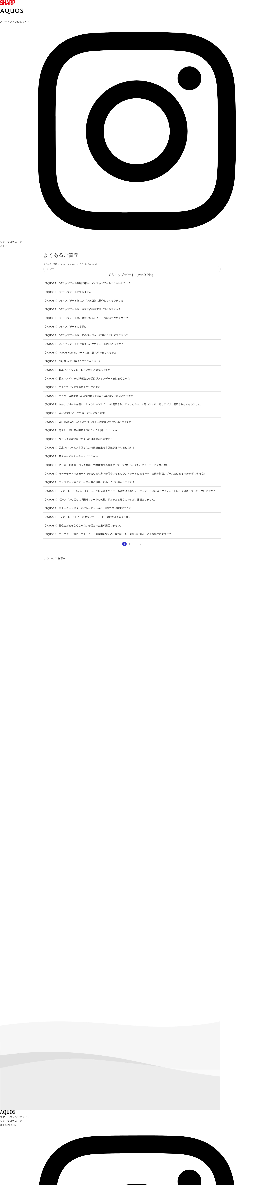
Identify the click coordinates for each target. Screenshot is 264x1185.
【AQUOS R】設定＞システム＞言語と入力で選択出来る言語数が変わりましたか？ (89, 447)
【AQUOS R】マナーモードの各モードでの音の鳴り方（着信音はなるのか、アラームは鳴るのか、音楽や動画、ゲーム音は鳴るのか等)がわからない (124, 473)
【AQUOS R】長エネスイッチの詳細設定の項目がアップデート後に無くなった (86, 378)
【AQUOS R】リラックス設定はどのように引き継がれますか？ (78, 439)
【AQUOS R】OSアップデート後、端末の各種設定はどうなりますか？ (82, 309)
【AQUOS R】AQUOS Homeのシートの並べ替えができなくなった (79, 352)
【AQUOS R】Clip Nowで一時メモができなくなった (72, 361)
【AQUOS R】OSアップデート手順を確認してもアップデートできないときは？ (86, 283)
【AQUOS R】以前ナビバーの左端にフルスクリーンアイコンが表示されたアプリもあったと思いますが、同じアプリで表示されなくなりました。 (123, 404)
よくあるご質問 (50, 264)
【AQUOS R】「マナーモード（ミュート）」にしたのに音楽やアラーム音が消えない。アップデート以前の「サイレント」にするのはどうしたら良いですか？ (129, 491)
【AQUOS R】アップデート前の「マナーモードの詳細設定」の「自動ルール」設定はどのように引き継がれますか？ (107, 534)
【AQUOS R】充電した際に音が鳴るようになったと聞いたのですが (80, 430)
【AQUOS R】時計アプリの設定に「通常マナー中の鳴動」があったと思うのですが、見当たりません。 (100, 499)
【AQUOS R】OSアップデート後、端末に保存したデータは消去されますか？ (85, 318)
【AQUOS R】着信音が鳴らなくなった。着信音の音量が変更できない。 (82, 525)
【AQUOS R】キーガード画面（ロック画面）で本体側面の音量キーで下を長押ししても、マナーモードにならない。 (107, 465)
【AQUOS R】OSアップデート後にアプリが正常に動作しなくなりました (83, 300)
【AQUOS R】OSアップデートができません (67, 292)
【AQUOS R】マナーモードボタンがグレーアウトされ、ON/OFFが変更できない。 (88, 508)
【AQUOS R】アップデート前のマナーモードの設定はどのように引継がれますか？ (89, 482)
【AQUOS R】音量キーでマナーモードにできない (70, 456)
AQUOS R (65, 264)
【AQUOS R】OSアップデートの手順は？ (66, 326)
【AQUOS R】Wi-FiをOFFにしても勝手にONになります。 (75, 413)
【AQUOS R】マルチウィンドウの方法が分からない (71, 387)
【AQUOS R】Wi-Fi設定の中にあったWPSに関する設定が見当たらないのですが (87, 421)
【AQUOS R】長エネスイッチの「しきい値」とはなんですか (76, 370)
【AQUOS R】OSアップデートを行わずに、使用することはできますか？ (83, 344)
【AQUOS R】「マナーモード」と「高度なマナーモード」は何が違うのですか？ (87, 517)
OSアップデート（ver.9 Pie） (85, 264)
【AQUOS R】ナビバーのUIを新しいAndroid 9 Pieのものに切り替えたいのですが (88, 395)
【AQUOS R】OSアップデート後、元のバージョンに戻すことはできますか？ (85, 335)
